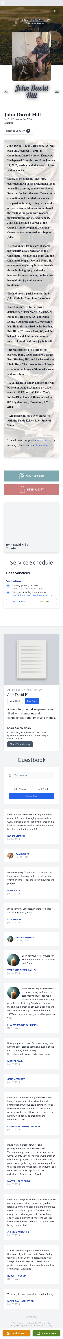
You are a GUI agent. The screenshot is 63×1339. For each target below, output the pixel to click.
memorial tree (44, 440)
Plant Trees (44, 601)
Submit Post (31, 796)
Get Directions (19, 601)
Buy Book (32, 700)
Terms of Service (40, 1325)
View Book (15, 700)
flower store (41, 445)
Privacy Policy (23, 1325)
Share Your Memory (20, 744)
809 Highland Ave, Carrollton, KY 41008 (32, 595)
